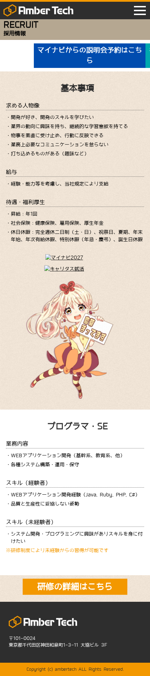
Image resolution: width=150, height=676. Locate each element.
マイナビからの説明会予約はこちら (89, 55)
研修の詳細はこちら (75, 586)
